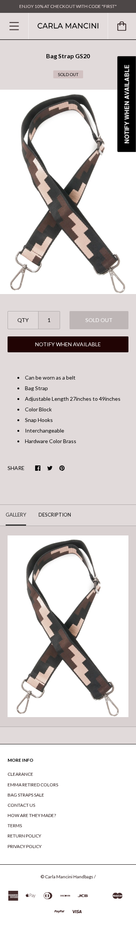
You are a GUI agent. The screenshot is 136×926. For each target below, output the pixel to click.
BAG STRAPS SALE (26, 795)
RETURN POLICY (24, 836)
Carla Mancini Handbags (69, 876)
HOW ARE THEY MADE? (32, 815)
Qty (23, 320)
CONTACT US (21, 805)
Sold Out (99, 320)
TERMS (15, 825)
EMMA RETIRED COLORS (33, 784)
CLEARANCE (20, 774)
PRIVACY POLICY (25, 846)
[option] (68, 192)
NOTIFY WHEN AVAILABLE (68, 344)
